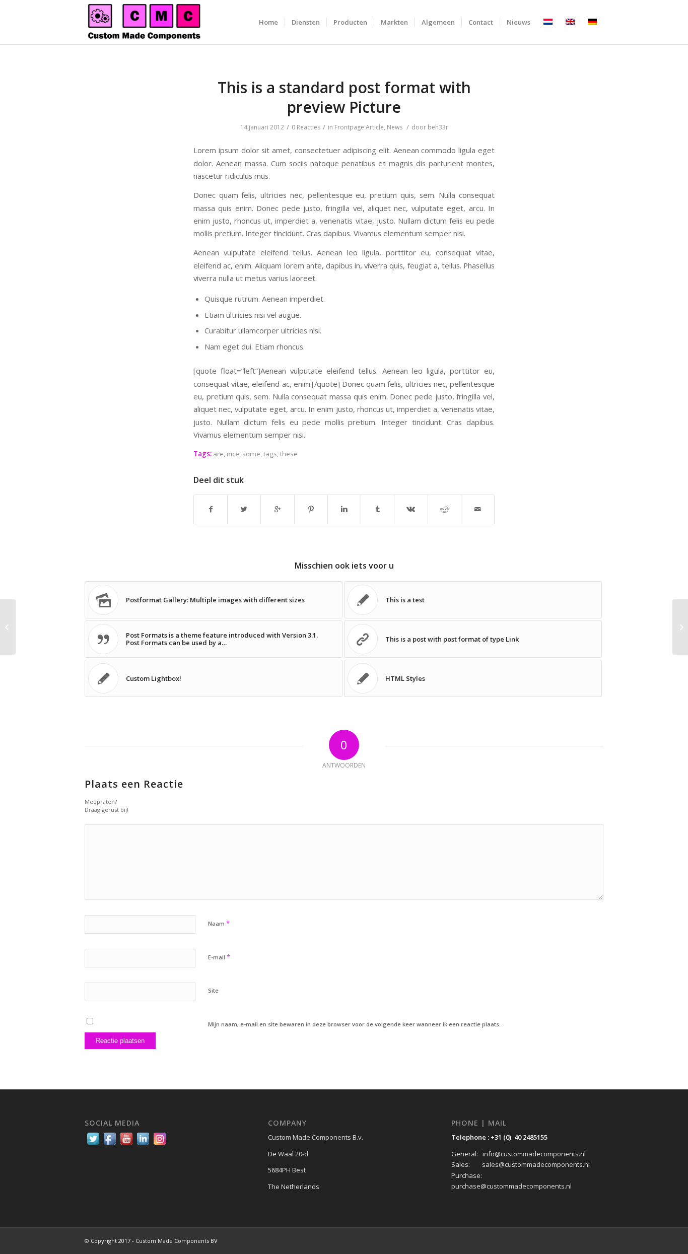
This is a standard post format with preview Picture (344, 97)
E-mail (219, 956)
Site (213, 990)
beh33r (438, 127)
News (394, 127)
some (251, 453)
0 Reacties (306, 127)
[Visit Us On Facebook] (109, 1144)
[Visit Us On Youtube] (126, 1144)
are (218, 453)
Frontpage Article (359, 127)
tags (270, 453)
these (289, 453)
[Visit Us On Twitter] (93, 1144)
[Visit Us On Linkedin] (142, 1144)
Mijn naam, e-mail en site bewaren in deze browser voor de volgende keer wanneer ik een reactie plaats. (354, 1024)
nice (233, 453)
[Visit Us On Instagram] (159, 1144)
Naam (219, 923)
